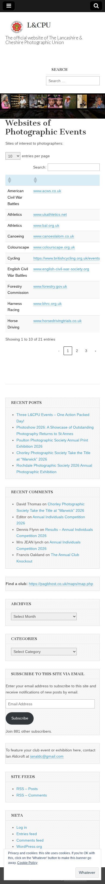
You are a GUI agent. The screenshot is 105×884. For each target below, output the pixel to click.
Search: (39, 167)
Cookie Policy (27, 863)
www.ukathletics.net (50, 214)
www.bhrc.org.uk (47, 303)
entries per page (36, 156)
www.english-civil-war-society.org (61, 269)
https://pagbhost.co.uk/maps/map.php (61, 584)
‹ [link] (59, 351)
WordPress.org (29, 846)
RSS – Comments (31, 795)
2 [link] (77, 351)
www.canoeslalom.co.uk (53, 236)
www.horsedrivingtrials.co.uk (57, 321)
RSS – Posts (27, 789)
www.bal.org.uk (46, 225)
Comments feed (30, 840)
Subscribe (19, 718)
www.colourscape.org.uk (54, 247)
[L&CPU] (52, 24)
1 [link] (68, 351)
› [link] (95, 351)
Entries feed (26, 834)
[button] (9, 180)
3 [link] (86, 351)
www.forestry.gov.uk (50, 286)
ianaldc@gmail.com (47, 756)
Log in (21, 827)
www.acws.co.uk (47, 191)
